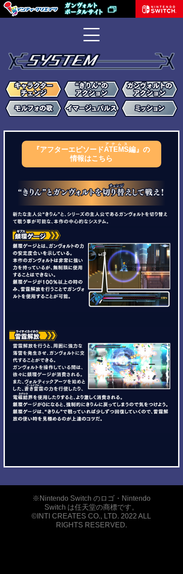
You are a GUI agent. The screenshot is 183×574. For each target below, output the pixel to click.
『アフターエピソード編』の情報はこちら (91, 152)
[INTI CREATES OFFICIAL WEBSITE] (31, 15)
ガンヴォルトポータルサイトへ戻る (97, 9)
